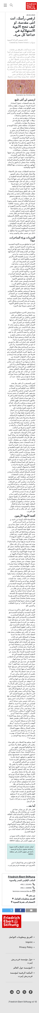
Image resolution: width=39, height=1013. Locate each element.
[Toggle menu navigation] (5, 5)
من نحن (32, 895)
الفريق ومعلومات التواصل (24, 898)
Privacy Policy (25, 947)
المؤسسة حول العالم (22, 967)
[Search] (11, 5)
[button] (31, 910)
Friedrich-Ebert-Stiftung (21, 876)
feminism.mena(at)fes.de (22, 891)
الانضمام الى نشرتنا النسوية (24, 902)
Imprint (29, 942)
